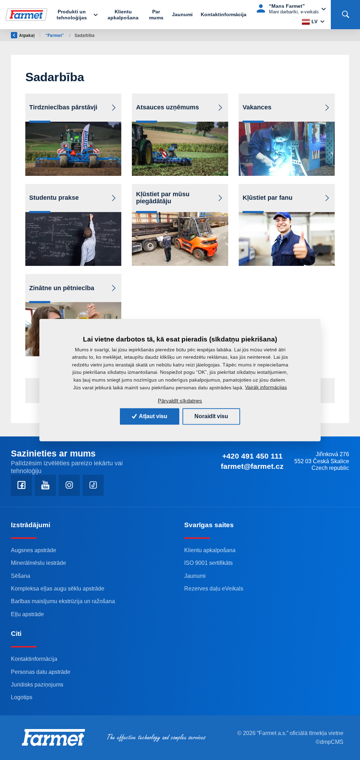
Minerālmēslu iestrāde (38, 563)
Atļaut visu (152, 416)
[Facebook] (21, 485)
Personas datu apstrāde (40, 672)
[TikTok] (93, 485)
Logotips (21, 697)
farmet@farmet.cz (252, 466)
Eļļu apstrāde (27, 614)
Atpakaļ (26, 35)
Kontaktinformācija (223, 14)
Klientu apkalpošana (123, 14)
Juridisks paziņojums (37, 684)
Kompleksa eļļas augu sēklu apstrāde (57, 588)
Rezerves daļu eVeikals (213, 588)
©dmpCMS (329, 742)
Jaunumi (182, 14)
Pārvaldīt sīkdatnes (180, 401)
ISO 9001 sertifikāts (208, 563)
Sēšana (20, 576)
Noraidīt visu (211, 416)
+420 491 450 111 (252, 456)
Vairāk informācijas (266, 387)
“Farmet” (55, 35)
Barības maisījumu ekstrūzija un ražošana (63, 601)
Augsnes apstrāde (33, 550)
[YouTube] (45, 485)
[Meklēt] (345, 14)
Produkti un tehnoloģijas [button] (72, 14)
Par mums (156, 14)
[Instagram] (69, 485)
